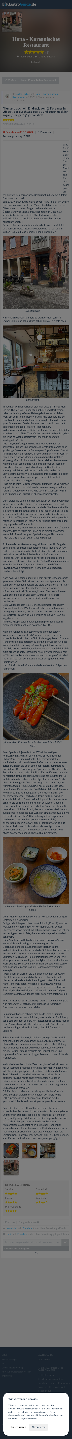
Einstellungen (18, 1427)
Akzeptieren (38, 1427)
